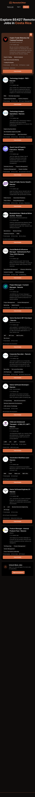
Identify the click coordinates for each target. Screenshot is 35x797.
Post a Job (10, 7)
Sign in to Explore (18, 572)
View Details (17, 71)
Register (26, 7)
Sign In (18, 7)
